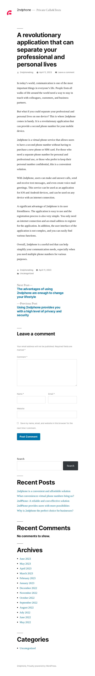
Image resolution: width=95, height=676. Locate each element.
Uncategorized (27, 273)
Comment (22, 357)
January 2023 (27, 583)
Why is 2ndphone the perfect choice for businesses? (45, 510)
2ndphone (24, 10)
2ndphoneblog (26, 72)
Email (51, 394)
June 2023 (25, 558)
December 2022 (28, 588)
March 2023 (26, 573)
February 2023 (28, 578)
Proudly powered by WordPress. (42, 666)
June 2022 (25, 617)
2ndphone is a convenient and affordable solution (43, 491)
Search (20, 459)
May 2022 (25, 622)
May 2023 (25, 563)
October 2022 (27, 598)
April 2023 (25, 568)
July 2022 (25, 612)
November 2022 (28, 593)
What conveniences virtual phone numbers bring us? (45, 496)
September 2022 (28, 602)
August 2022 (27, 607)
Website (20, 408)
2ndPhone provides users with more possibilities (43, 505)
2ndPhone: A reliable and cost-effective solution (43, 501)
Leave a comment (66, 72)
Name (20, 394)
